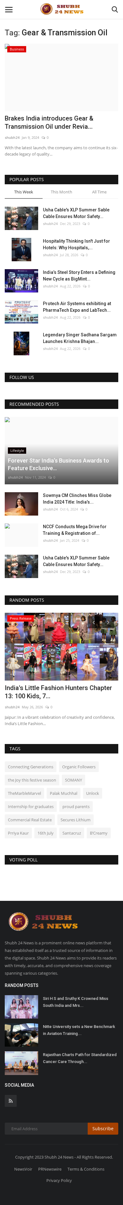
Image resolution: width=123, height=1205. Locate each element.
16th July (46, 833)
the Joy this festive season (32, 780)
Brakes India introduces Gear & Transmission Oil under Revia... (49, 122)
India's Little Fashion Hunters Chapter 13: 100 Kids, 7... (58, 692)
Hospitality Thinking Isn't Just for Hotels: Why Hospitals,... (76, 244)
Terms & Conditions (85, 1169)
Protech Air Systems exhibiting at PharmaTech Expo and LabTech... (77, 307)
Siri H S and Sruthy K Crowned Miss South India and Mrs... (75, 1002)
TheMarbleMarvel (24, 793)
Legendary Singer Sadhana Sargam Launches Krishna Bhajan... (80, 338)
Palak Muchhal (63, 793)
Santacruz (71, 833)
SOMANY (73, 780)
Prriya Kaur (18, 833)
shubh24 (12, 137)
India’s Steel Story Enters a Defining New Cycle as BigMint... (79, 275)
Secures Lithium (76, 820)
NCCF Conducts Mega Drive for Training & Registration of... (75, 530)
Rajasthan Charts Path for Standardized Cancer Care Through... (80, 1058)
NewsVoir (23, 1169)
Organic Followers (79, 767)
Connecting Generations (30, 767)
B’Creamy (99, 833)
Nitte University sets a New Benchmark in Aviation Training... (79, 1030)
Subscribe (103, 1128)
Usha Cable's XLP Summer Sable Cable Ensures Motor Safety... (76, 213)
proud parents (76, 806)
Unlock (92, 793)
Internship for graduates (31, 806)
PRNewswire (50, 1169)
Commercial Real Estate (30, 820)
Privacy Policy (59, 1180)
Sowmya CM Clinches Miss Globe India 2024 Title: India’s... (77, 499)
